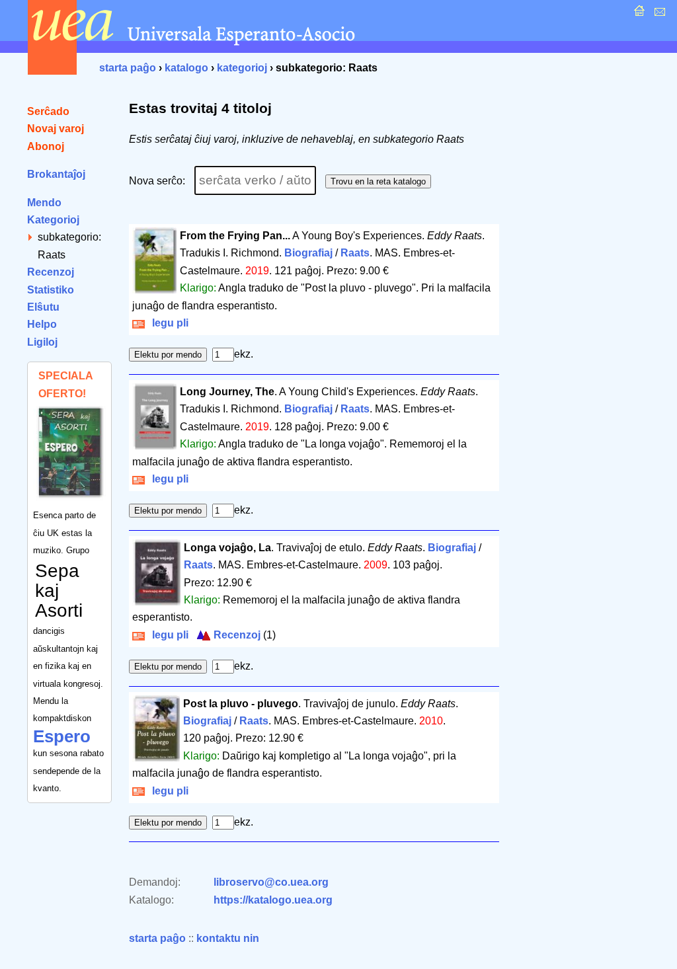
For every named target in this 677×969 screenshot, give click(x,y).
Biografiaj (308, 252)
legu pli (167, 323)
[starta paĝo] (638, 14)
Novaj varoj (55, 128)
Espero (62, 736)
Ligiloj (42, 342)
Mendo (44, 202)
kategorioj (242, 67)
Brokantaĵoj (56, 174)
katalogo (186, 67)
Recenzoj (50, 272)
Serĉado (48, 111)
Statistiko (50, 289)
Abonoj (45, 146)
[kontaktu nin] (658, 14)
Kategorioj (53, 219)
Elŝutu (43, 307)
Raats (355, 252)
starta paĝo (127, 67)
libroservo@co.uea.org (271, 882)
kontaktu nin (227, 938)
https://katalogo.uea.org (273, 900)
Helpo (42, 324)
